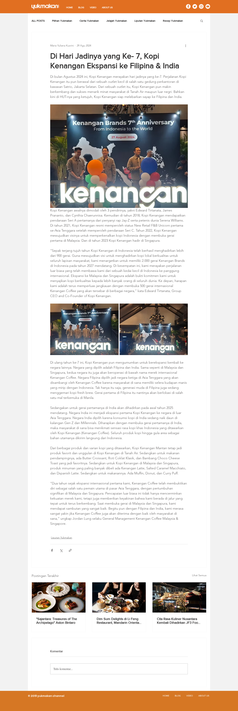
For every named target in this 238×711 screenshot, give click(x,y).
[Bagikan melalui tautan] (70, 550)
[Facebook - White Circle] (188, 6)
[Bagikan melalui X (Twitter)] (61, 550)
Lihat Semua (199, 575)
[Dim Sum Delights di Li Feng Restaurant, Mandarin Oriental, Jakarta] (119, 597)
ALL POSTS (38, 20)
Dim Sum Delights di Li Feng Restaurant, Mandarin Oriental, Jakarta (119, 620)
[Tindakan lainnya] (185, 45)
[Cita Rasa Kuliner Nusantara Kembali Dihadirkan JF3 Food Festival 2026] (179, 597)
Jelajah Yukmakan (116, 20)
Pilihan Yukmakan (62, 20)
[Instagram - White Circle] (201, 6)
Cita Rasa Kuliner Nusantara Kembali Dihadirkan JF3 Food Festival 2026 (178, 620)
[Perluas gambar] (84, 329)
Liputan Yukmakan (144, 20)
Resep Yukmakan (173, 20)
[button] (201, 20)
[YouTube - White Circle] (207, 6)
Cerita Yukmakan (89, 20)
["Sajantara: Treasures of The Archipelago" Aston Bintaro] (59, 597)
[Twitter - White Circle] (194, 6)
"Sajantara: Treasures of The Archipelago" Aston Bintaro (56, 620)
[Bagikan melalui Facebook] (52, 550)
